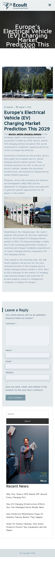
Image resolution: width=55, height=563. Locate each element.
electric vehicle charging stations (25, 134)
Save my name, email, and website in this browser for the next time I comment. (26, 388)
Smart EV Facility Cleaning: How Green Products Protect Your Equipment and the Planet (26, 527)
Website (10, 372)
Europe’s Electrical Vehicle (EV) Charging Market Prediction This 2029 (27, 120)
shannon (10, 107)
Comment (11, 323)
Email (9, 361)
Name (9, 350)
